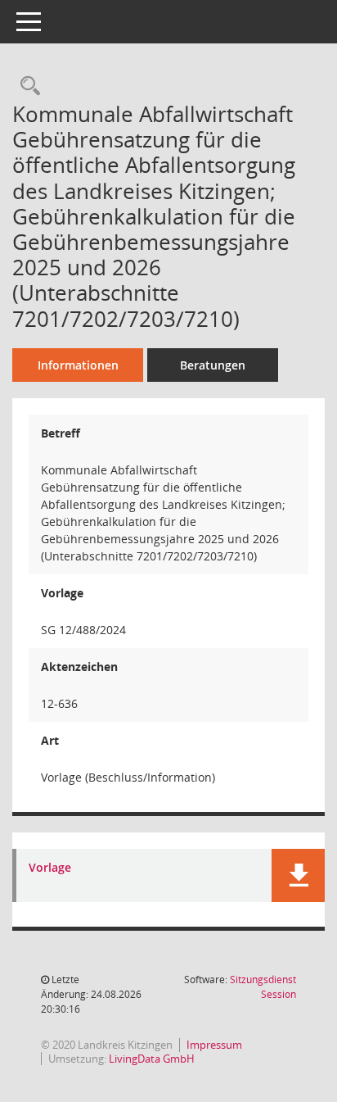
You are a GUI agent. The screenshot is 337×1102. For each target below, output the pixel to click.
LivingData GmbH (152, 1058)
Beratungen (212, 365)
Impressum (214, 1044)
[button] (298, 875)
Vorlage (50, 868)
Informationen (78, 365)
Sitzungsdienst (263, 987)
